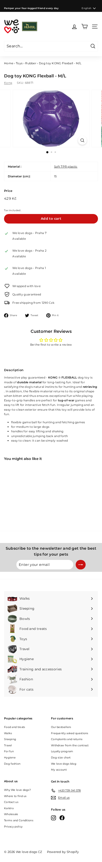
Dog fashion (12, 763)
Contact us (11, 802)
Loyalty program (62, 751)
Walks (8, 733)
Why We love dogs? (17, 790)
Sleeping (10, 739)
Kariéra (9, 808)
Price (8, 191)
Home (8, 63)
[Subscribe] (81, 564)
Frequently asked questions (69, 733)
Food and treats (14, 727)
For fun (9, 751)
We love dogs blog (63, 763)
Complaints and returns (67, 739)
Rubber (30, 63)
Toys (19, 63)
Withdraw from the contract (70, 745)
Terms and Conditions (18, 820)
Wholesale (11, 814)
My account (59, 769)
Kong (8, 83)
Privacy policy (13, 826)
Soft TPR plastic (66, 166)
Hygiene (10, 757)
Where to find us (15, 796)
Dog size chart (60, 757)
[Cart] (84, 27)
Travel (8, 745)
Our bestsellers (61, 727)
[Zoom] (82, 140)
